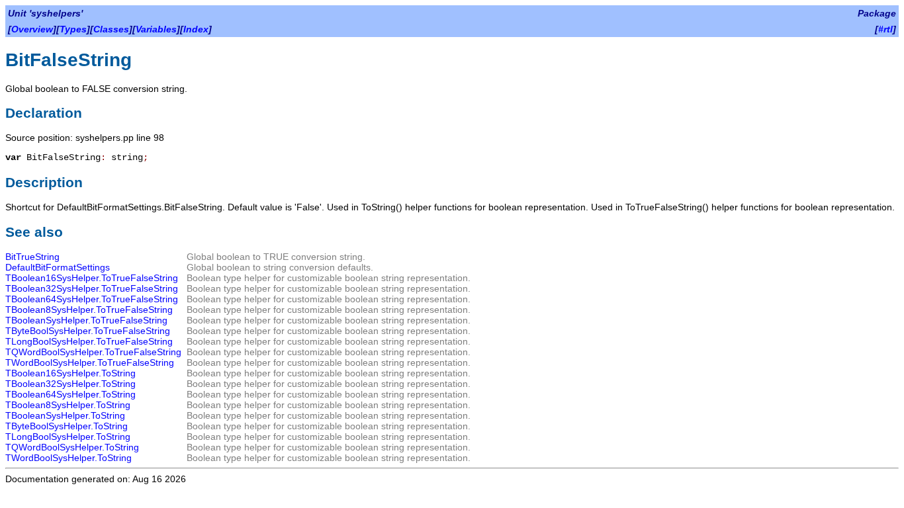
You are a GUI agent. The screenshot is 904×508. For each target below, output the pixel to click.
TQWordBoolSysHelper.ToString (72, 447)
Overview (32, 29)
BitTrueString (32, 256)
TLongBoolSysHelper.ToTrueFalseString (89, 341)
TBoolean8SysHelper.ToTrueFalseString (89, 309)
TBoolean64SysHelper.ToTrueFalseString (91, 299)
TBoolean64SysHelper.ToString (70, 394)
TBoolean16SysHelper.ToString (70, 373)
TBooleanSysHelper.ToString (65, 415)
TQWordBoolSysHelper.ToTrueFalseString (93, 352)
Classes (111, 29)
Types (73, 29)
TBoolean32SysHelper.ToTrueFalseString (91, 288)
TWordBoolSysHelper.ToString (68, 457)
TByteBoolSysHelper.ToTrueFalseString (87, 330)
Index (195, 29)
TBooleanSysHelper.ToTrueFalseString (86, 320)
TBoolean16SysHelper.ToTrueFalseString (91, 278)
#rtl (885, 29)
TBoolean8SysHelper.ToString (67, 405)
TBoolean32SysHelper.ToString (70, 383)
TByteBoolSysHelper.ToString (66, 426)
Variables (156, 29)
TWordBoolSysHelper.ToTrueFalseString (89, 362)
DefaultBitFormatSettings (57, 267)
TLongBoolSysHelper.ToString (67, 436)
